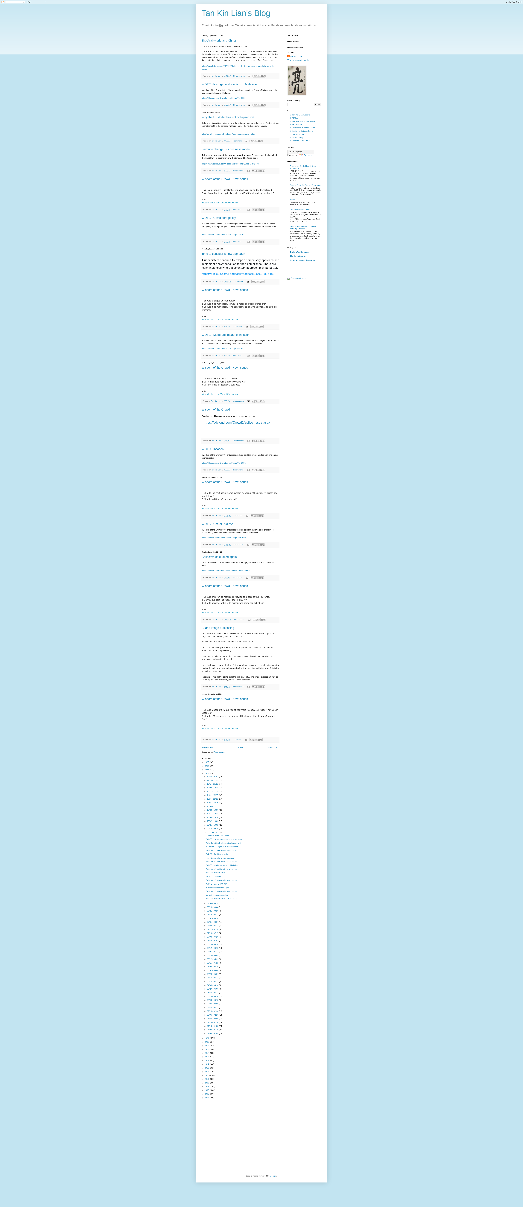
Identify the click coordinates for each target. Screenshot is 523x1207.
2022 (207, 773)
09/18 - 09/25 (213, 828)
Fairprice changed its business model (226, 149)
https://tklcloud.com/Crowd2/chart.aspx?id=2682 (223, 348)
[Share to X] (259, 76)
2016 (207, 1057)
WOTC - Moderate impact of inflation (226, 334)
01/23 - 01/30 (213, 1022)
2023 (207, 770)
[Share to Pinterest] (264, 76)
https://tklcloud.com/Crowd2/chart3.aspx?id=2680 (224, 538)
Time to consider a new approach (223, 253)
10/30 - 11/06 (213, 806)
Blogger (273, 1176)
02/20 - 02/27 (213, 1007)
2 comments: (239, 545)
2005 (207, 1098)
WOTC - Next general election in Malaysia (229, 84)
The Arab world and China (219, 40)
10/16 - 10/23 (213, 814)
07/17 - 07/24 (213, 929)
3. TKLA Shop (296, 124)
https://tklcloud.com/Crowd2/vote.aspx (220, 202)
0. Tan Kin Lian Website (300, 115)
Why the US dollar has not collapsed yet (228, 117)
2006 (207, 1094)
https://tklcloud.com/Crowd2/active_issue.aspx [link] (237, 422)
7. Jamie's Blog (296, 137)
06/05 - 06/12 (213, 952)
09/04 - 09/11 (213, 903)
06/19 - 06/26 (213, 944)
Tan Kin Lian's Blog (236, 13)
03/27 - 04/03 (213, 989)
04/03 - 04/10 (213, 985)
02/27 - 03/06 (213, 1004)
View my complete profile (298, 60)
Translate (308, 155)
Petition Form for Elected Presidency (305, 185)
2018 (207, 1049)
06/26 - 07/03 (213, 940)
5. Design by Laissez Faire (301, 131)
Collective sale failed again (219, 557)
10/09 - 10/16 (213, 817)
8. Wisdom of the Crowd (300, 141)
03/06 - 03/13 (213, 1000)
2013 (207, 1068)
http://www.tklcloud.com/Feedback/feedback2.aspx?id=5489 (230, 163)
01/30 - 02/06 (213, 1019)
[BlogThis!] (256, 76)
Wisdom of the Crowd (216, 409)
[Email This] (254, 76)
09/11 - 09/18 (213, 832)
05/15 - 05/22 (213, 963)
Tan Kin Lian (296, 56)
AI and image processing (218, 628)
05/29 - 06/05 (213, 955)
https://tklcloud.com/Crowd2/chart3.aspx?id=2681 (224, 463)
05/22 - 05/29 (213, 959)
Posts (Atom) (219, 752)
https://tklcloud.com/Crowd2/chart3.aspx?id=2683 (224, 234)
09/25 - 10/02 (213, 825)
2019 (207, 1046)
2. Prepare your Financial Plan (303, 121)
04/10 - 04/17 (213, 981)
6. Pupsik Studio (297, 134)
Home (240, 747)
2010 (207, 1079)
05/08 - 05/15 (213, 966)
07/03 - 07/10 (213, 937)
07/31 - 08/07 (213, 922)
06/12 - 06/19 (213, 948)
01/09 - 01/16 (213, 1030)
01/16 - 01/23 (213, 1026)
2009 (207, 1083)
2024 (207, 766)
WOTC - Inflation (213, 449)
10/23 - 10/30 (213, 810)
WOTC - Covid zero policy (219, 218)
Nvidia (292, 200)
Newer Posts (207, 747)
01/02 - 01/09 (213, 1033)
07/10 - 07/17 (213, 933)
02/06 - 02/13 (213, 1015)
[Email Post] (249, 76)
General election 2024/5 (300, 209)
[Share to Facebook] (261, 76)
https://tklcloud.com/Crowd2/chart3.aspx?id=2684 (224, 98)
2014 (207, 1064)
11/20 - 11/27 (212, 795)
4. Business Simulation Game (302, 128)
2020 (207, 1042)
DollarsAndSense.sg (299, 252)
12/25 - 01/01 (213, 776)
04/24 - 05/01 (213, 974)
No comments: (239, 76)
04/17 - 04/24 (213, 978)
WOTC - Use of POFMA (217, 524)
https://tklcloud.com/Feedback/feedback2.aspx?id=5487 (226, 570)
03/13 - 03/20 (213, 996)
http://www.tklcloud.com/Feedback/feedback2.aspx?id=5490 (228, 134)
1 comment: (237, 141)
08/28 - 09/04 (213, 907)
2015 (207, 1060)
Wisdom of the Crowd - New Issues (225, 179)
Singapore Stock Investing (302, 260)
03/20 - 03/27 (213, 992)
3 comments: (238, 282)
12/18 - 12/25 (213, 780)
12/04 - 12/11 (213, 788)
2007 (207, 1090)
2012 (207, 1072)
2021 (207, 1038)
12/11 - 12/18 (213, 784)
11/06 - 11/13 (212, 802)
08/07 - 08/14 (213, 918)
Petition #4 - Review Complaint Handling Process (303, 227)
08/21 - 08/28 (213, 911)
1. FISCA (294, 118)
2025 (207, 762)
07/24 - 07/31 (213, 926)
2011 (207, 1075)
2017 (207, 1053)
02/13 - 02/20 (213, 1011)
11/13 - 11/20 (212, 799)
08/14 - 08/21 (213, 914)
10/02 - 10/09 (213, 821)
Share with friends (298, 278)
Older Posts (273, 747)
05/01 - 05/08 (213, 970)
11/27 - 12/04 (213, 791)
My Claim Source (298, 256)
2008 (207, 1086)
